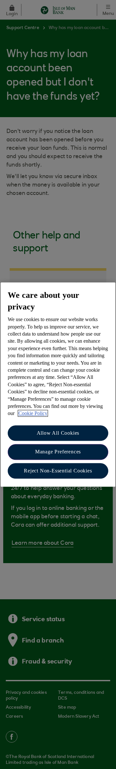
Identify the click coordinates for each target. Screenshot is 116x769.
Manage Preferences (58, 451)
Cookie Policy (32, 413)
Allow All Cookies (58, 433)
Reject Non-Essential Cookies (58, 470)
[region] (58, 384)
